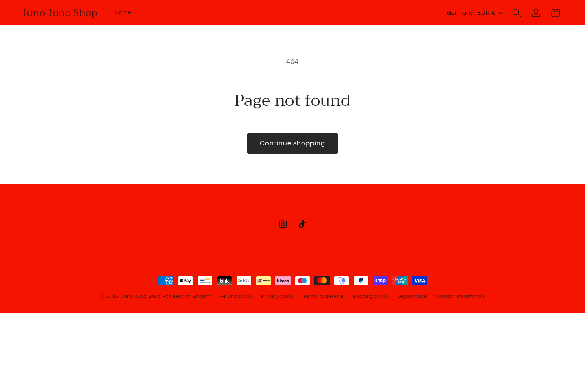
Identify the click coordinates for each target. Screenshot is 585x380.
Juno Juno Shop (141, 296)
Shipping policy (370, 296)
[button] (516, 12)
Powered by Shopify (186, 296)
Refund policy (236, 296)
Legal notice (412, 296)
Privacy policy (278, 296)
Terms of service (323, 296)
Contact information (460, 296)
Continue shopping (292, 143)
